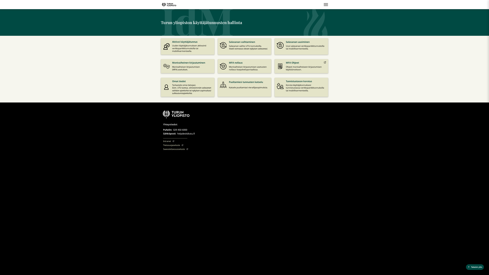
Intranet (167, 141)
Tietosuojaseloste (171, 145)
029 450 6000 (180, 129)
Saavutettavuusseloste (174, 149)
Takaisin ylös (476, 267)
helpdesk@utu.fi (186, 133)
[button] (326, 4)
